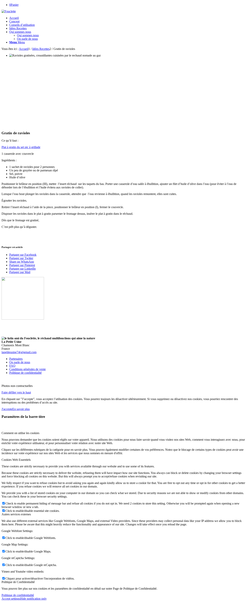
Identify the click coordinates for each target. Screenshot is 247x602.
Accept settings (11, 598)
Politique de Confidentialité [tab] (18, 582)
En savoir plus (21, 409)
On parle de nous (27, 38)
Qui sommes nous (28, 35)
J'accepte (7, 409)
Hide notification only (33, 598)
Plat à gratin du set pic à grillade (21, 147)
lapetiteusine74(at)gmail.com (19, 352)
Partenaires (16, 358)
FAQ (12, 365)
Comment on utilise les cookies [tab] (20, 433)
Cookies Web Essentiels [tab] (16, 459)
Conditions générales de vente (27, 369)
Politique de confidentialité (25, 372)
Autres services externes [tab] (16, 514)
